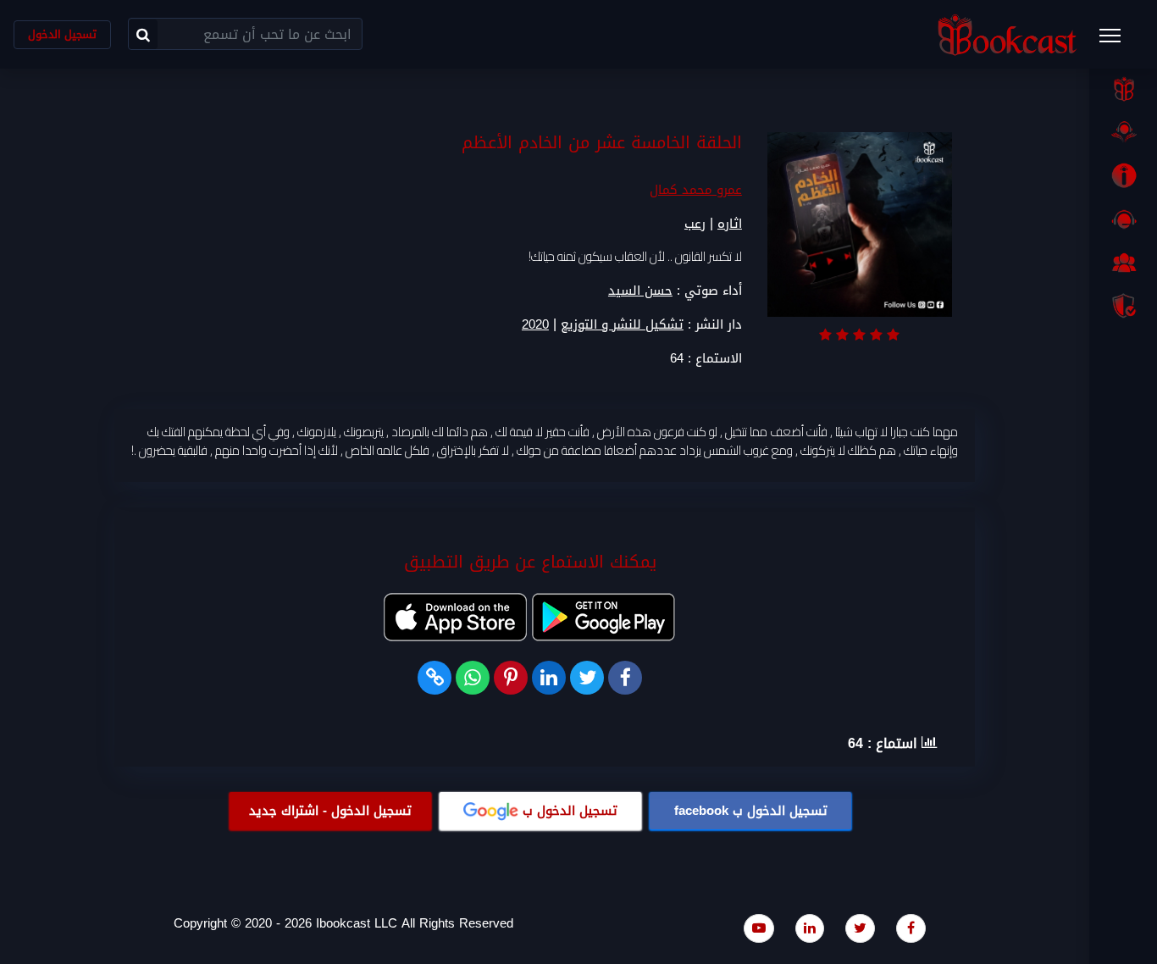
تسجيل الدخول (62, 34)
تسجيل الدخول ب (751, 811)
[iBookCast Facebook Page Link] (911, 928)
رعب (695, 223)
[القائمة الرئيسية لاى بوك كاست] (1118, 40)
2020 (535, 325)
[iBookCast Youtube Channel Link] (759, 928)
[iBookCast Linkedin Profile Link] (810, 928)
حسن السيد (640, 290)
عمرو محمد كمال (696, 190)
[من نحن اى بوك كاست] (1123, 175)
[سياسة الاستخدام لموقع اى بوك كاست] (1123, 306)
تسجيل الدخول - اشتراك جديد (330, 811)
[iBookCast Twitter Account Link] (860, 928)
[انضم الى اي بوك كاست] (1123, 262)
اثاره (729, 223)
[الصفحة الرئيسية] (1123, 89)
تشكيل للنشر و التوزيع (622, 325)
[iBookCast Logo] (1007, 34)
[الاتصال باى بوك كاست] (1123, 219)
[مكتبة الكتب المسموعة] (1123, 132)
